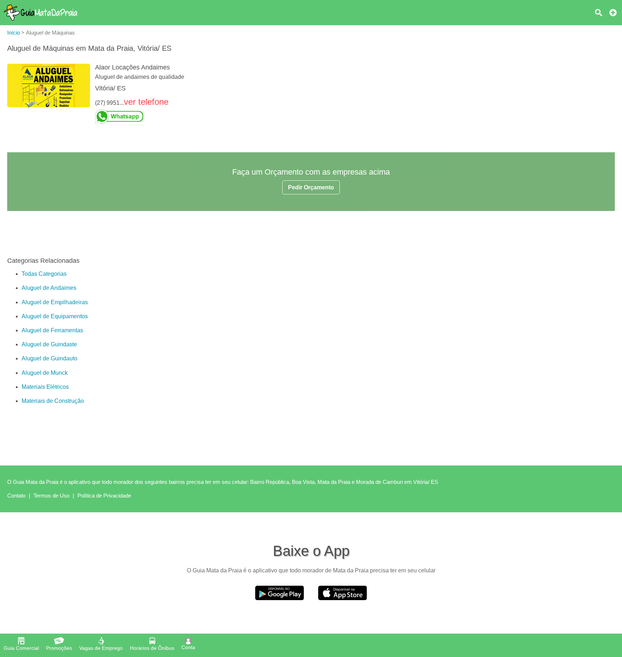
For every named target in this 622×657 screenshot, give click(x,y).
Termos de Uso (51, 495)
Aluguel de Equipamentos (55, 316)
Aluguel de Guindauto (49, 358)
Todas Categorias (44, 274)
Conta (188, 647)
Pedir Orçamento (311, 187)
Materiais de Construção (53, 401)
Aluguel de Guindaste (49, 344)
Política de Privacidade (104, 495)
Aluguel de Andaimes (49, 288)
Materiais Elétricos (45, 387)
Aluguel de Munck (45, 373)
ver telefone (146, 102)
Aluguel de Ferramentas (52, 330)
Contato (16, 495)
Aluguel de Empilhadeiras (55, 302)
